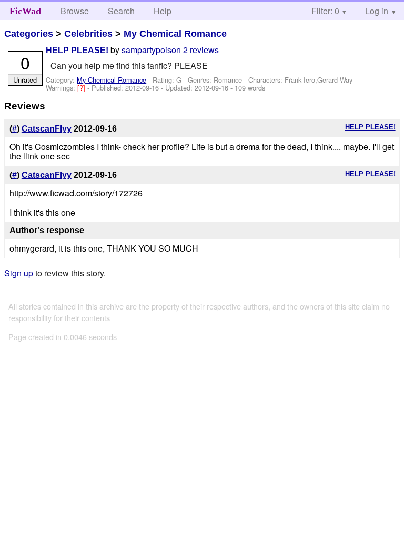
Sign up (18, 273)
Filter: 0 (325, 11)
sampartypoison (151, 50)
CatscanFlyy (47, 128)
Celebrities (88, 33)
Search (121, 11)
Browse (74, 11)
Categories (28, 33)
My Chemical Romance (175, 33)
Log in (376, 11)
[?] (82, 88)
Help (162, 11)
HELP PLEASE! (77, 50)
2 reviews (201, 50)
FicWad (25, 11)
